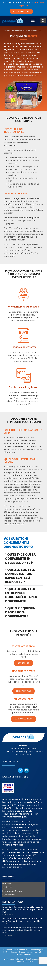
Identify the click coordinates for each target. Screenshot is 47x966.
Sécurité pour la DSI (19, 31)
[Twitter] (20, 770)
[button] (33, 21)
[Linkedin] (26, 770)
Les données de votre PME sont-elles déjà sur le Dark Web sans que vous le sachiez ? (22, 920)
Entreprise (7, 883)
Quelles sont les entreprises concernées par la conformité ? (21, 595)
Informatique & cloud (12, 891)
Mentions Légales (36, 950)
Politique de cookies (23, 954)
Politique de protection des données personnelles (23, 952)
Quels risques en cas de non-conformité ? (20, 612)
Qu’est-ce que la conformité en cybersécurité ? (20, 558)
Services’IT (7, 887)
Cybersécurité (9, 894)
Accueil (7, 31)
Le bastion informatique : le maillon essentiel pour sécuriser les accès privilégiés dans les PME (23, 910)
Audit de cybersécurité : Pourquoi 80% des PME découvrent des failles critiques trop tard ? (22, 930)
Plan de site (23, 950)
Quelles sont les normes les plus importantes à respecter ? (20, 576)
